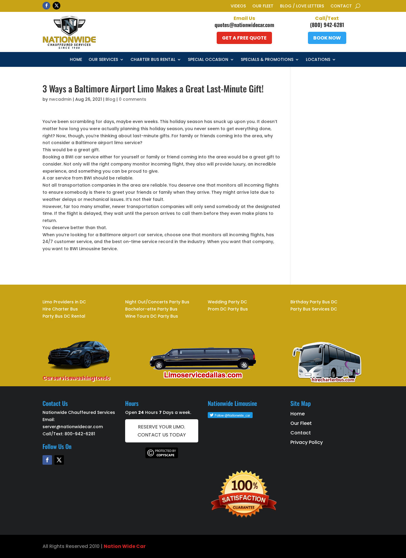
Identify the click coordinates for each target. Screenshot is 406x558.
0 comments (132, 99)
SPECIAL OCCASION (208, 59)
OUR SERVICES (103, 59)
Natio (111, 546)
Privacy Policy (306, 442)
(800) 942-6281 (327, 25)
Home (76, 59)
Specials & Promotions (267, 59)
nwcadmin (60, 99)
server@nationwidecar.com (73, 427)
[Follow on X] (56, 6)
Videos (238, 6)
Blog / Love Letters (302, 6)
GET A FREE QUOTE (244, 37)
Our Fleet (262, 6)
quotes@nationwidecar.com (244, 25)
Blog (110, 99)
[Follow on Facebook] (46, 6)
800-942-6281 (79, 434)
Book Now (327, 37)
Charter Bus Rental (152, 59)
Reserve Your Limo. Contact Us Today (162, 430)
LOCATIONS (318, 59)
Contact (341, 6)
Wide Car (133, 546)
